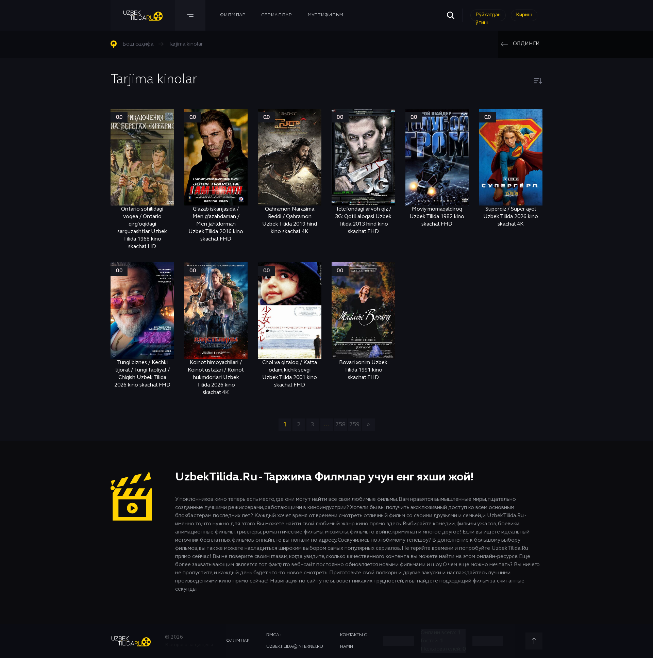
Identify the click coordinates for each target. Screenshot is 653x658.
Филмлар (233, 15)
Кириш (524, 15)
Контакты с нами (353, 641)
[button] (538, 81)
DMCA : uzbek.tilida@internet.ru (294, 641)
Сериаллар (276, 15)
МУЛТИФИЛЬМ (325, 15)
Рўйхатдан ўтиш (488, 17)
